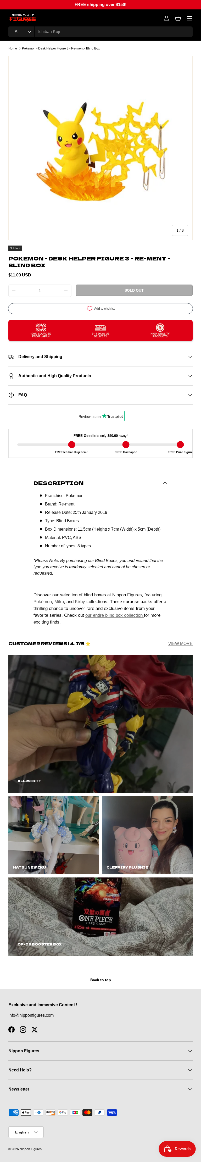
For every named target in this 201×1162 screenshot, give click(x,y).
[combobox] (100, 31)
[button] (178, 18)
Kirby (80, 601)
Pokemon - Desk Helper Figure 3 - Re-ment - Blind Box (61, 48)
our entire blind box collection (114, 615)
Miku (59, 601)
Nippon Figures (31, 1149)
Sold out (134, 290)
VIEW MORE (180, 643)
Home (12, 48)
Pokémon (43, 601)
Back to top (100, 980)
